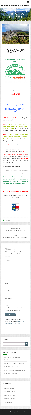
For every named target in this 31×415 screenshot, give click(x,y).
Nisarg (15, 413)
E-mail (7, 291)
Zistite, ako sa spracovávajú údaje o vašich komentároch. (14, 323)
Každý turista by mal (9, 395)
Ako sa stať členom (9, 391)
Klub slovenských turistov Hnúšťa (15, 6)
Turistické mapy (8, 402)
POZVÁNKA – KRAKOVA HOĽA (12, 373)
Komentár (8, 260)
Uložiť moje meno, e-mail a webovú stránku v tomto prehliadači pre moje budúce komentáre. (15, 308)
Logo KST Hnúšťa (9, 388)
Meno (7, 283)
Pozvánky (7, 220)
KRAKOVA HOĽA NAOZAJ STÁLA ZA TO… (15, 370)
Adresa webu (8, 298)
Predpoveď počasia (9, 398)
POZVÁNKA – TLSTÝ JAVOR (11, 366)
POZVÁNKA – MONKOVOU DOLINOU (14, 363)
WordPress (21, 411)
